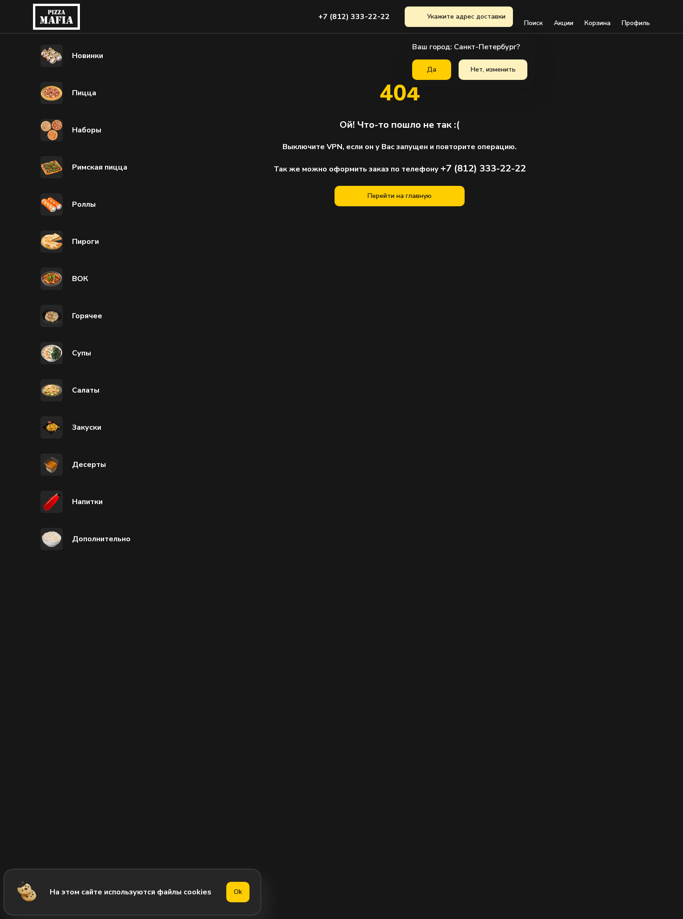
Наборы (86, 130)
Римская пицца (99, 167)
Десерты (89, 465)
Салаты (85, 390)
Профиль (636, 23)
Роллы (84, 204)
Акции (563, 23)
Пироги (85, 241)
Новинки (87, 56)
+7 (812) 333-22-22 (354, 16)
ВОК (80, 279)
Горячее (87, 316)
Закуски (86, 427)
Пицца (84, 93)
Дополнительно (101, 539)
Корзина (597, 23)
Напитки (87, 502)
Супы (81, 353)
